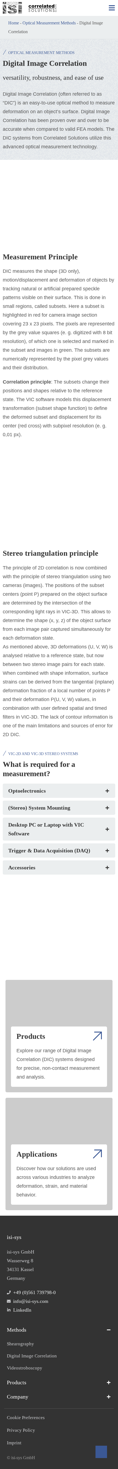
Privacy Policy (21, 1430)
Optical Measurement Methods (49, 23)
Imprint (14, 1442)
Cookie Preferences (26, 1417)
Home (13, 23)
